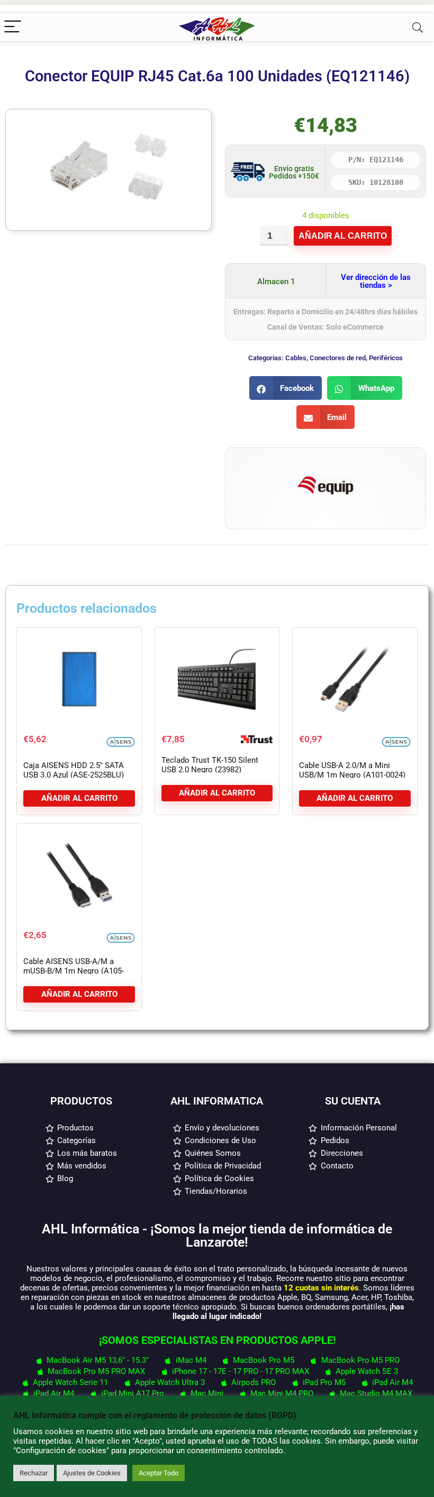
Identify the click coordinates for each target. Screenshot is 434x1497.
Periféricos (386, 358)
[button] (285, 388)
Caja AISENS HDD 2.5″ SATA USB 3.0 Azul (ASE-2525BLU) (73, 770)
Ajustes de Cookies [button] (92, 1473)
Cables (295, 358)
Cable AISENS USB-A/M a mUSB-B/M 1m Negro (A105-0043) (73, 971)
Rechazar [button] (34, 1473)
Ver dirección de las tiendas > (376, 281)
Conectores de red (338, 358)
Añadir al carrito (343, 235)
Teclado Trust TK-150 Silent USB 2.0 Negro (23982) (209, 764)
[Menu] (12, 27)
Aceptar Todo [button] (158, 1473)
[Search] (417, 27)
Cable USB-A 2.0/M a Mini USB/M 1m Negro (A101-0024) (352, 770)
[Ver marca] (326, 463)
